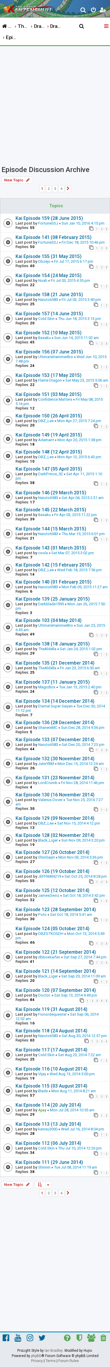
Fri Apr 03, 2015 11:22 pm (75, 515)
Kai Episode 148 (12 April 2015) (49, 452)
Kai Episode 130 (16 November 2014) (55, 795)
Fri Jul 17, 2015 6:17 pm (73, 261)
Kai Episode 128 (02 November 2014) (55, 835)
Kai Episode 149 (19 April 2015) (49, 435)
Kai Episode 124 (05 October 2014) (52, 928)
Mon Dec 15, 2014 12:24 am (80, 763)
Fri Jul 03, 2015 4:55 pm (70, 280)
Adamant (46, 440)
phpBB (36, 1356)
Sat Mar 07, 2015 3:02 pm (72, 553)
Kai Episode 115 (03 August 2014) (51, 1086)
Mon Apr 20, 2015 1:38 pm (79, 440)
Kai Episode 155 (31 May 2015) (49, 256)
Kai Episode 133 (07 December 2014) (55, 739)
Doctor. (44, 995)
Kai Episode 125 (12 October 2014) (52, 890)
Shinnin (44, 1167)
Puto (42, 914)
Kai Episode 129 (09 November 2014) (55, 818)
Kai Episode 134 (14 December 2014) (55, 701)
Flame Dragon (50, 380)
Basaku (44, 338)
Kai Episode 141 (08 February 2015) (54, 237)
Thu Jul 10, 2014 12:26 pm (80, 1148)
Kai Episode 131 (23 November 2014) (55, 778)
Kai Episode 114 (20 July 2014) (48, 1105)
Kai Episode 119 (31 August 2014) (51, 1009)
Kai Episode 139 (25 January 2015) (53, 599)
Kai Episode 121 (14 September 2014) (56, 971)
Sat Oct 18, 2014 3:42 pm (84, 895)
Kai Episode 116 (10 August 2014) (51, 1069)
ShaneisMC (47, 727)
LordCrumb (47, 783)
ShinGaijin (46, 857)
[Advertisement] (55, 104)
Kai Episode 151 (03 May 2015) (49, 394)
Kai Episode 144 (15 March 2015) (51, 529)
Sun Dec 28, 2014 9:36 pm (82, 727)
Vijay (42, 1074)
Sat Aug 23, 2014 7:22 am (79, 1055)
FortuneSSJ (48, 223)
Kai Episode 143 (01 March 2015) (51, 548)
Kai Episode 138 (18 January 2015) (53, 644)
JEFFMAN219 (49, 876)
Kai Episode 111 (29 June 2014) (49, 1162)
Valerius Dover (50, 800)
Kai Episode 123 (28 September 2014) (56, 909)
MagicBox (46, 687)
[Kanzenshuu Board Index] (29, 7)
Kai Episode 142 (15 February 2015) (54, 565)
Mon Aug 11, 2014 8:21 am (73, 1091)
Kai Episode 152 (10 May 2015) (49, 333)
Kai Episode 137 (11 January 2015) (53, 682)
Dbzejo (44, 261)
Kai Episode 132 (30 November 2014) (55, 758)
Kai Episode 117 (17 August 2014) (51, 1050)
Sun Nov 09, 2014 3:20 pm (83, 840)
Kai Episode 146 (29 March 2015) (51, 492)
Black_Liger (48, 840)
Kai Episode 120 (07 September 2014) (56, 990)
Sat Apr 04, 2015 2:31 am (83, 497)
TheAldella (47, 649)
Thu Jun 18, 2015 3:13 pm (79, 318)
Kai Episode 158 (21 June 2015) (49, 294)
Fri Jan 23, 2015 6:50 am (80, 668)
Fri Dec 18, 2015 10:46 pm (83, 242)
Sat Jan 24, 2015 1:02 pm (81, 649)
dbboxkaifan (49, 957)
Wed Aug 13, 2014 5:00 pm (72, 1074)
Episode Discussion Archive (45, 170)
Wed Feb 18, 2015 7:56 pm (79, 570)
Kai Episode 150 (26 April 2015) (49, 416)
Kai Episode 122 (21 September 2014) (56, 952)
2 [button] (49, 188)
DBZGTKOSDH (50, 933)
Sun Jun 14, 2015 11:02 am (76, 338)
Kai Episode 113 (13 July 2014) (48, 1124)
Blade (43, 1091)
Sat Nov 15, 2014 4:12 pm (78, 823)
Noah (42, 280)
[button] (68, 188)
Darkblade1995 (51, 604)
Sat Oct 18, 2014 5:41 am (71, 914)
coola (43, 553)
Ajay (42, 1110)
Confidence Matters (55, 399)
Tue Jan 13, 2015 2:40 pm (80, 687)
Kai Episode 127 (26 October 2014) (52, 852)
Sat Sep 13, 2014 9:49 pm (75, 995)
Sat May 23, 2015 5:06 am (86, 380)
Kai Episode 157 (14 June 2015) (49, 313)
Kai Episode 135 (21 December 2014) (55, 663)
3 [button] (55, 188)
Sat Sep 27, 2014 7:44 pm (85, 957)
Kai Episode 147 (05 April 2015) (49, 469)
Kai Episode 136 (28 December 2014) (55, 722)
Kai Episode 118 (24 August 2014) (51, 1031)
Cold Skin (46, 318)
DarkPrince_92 (50, 474)
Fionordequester (52, 1014)
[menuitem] (83, 10)
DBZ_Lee (46, 421)
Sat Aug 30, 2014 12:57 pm (84, 1036)
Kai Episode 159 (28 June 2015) (49, 218)
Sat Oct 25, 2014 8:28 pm (86, 876)
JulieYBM (46, 763)
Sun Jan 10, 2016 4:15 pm (83, 223)
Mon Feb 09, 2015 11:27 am (85, 587)
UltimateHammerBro (55, 357)
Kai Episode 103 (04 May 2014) (49, 620)
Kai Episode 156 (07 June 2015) (49, 352)
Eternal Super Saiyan (55, 706)
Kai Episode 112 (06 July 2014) (48, 1143)
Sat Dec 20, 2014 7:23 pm (83, 744)
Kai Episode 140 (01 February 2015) (54, 582)
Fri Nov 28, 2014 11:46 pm (82, 783)
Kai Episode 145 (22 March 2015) (51, 510)
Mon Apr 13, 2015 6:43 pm (79, 457)
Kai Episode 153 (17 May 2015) (49, 375)
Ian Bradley (54, 1351)
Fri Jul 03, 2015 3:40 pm (81, 299)
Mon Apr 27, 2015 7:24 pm (79, 421)
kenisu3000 (47, 1129)
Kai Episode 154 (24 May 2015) (49, 275)
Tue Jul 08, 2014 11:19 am (75, 1167)
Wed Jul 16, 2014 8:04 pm (82, 1129)
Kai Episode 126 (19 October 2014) (52, 871)
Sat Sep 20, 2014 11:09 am (83, 976)
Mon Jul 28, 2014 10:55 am (72, 1110)
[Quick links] (107, 26)
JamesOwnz (48, 895)
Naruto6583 (48, 299)
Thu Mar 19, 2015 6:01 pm (83, 534)
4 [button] (61, 188)
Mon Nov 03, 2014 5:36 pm (80, 857)
